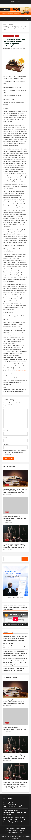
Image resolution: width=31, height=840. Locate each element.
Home (7, 828)
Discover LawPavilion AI (17, 828)
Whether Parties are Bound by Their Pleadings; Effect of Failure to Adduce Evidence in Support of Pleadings (15, 533)
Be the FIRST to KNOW (9, 35)
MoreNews (24, 836)
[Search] (27, 19)
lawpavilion (7, 48)
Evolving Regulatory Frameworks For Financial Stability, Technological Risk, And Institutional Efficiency (15, 478)
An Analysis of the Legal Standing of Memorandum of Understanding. (14, 389)
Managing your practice (15, 832)
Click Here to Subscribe (15, 597)
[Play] (6, 624)
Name (5, 431)
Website (6, 444)
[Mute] (22, 624)
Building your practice (19, 830)
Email (5, 437)
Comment (6, 407)
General (17, 35)
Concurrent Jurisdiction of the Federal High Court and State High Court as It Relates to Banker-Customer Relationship (15, 380)
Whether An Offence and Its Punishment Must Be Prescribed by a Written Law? (15, 505)
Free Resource (8, 830)
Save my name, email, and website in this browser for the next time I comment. (15, 452)
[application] (15, 619)
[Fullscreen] (25, 624)
